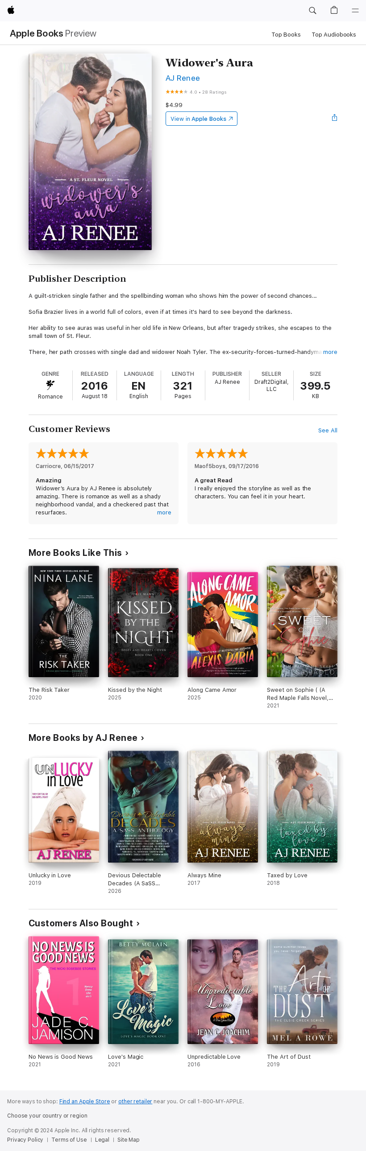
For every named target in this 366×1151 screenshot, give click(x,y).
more (330, 352)
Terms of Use (69, 1140)
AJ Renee (183, 77)
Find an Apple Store (84, 1101)
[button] (312, 10)
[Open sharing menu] (335, 118)
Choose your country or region (47, 1116)
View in (198, 118)
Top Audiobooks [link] (334, 34)
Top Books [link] (286, 34)
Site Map (128, 1140)
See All (327, 430)
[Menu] (355, 10)
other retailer (135, 1101)
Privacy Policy (25, 1140)
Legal (102, 1140)
